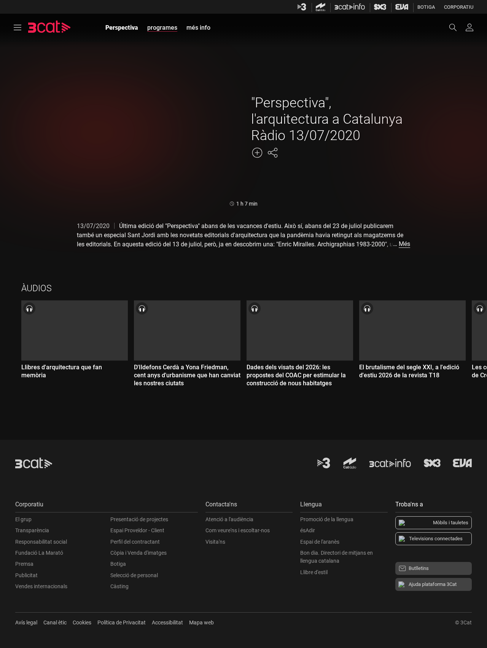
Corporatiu (458, 7)
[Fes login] (469, 27)
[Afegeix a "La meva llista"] (257, 153)
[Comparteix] (272, 153)
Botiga (426, 7)
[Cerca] (456, 27)
